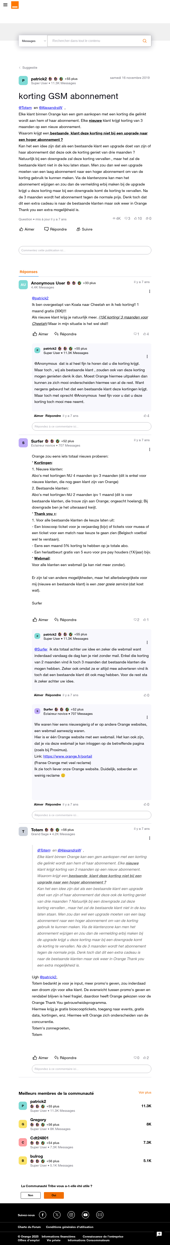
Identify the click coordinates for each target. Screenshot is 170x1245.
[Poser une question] (159, 1234)
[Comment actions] (149, 291)
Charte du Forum (29, 1227)
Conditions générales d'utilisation (69, 1227)
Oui (54, 1195)
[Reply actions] (147, 357)
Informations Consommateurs (89, 1240)
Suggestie (29, 67)
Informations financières (58, 1236)
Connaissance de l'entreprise (103, 1236)
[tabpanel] (85, 677)
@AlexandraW (50, 107)
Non (30, 1195)
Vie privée (54, 1240)
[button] (38, 415)
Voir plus (145, 1092)
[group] (117, 218)
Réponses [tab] (29, 272)
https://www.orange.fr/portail (67, 756)
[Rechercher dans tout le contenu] (145, 41)
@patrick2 (40, 298)
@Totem (25, 107)
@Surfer (40, 649)
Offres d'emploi (29, 1240)
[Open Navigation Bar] (6, 5)
